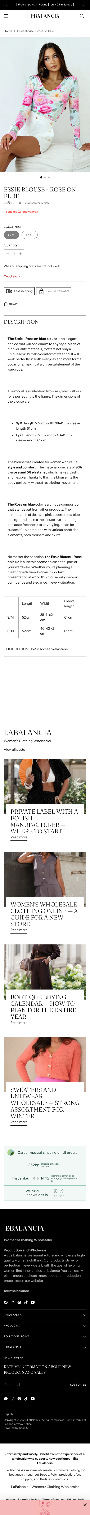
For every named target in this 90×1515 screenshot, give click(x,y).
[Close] (85, 1505)
